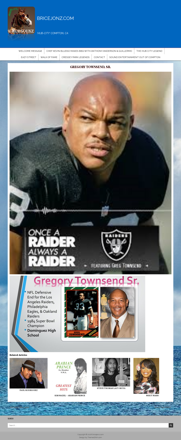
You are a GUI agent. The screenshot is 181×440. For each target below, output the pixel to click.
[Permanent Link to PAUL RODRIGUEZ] (29, 373)
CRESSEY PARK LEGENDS (76, 57)
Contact (99, 57)
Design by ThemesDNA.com (90, 437)
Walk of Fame (49, 57)
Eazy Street (28, 57)
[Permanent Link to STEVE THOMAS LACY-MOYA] (111, 372)
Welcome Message (30, 51)
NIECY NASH (152, 395)
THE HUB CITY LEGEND (149, 51)
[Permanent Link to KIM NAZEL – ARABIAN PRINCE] (70, 376)
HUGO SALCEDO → (164, 407)
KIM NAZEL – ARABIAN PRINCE (70, 395)
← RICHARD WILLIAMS (18, 407)
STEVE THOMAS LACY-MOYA (111, 388)
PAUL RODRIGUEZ (29, 390)
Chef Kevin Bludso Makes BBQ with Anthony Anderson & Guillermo (89, 51)
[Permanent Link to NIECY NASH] (152, 376)
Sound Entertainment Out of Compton (134, 57)
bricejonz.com (55, 18)
